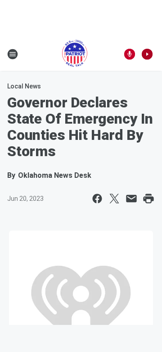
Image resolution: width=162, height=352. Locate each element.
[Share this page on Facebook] (97, 198)
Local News (24, 86)
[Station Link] (74, 54)
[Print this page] (148, 198)
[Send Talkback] (129, 54)
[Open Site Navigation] (12, 54)
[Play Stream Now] (147, 54)
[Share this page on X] (114, 198)
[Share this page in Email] (131, 198)
